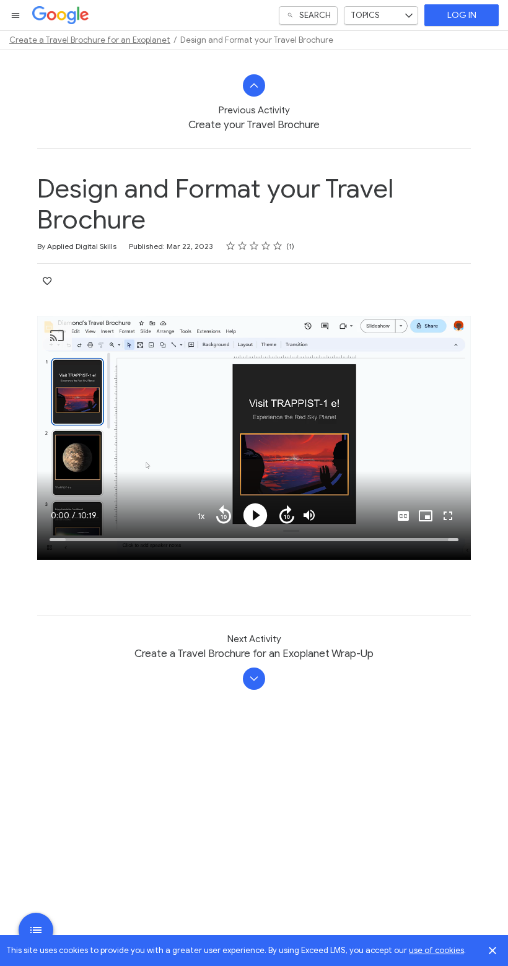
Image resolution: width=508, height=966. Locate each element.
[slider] (254, 539)
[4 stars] (266, 245)
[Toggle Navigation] (16, 15)
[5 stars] (278, 245)
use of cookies (436, 950)
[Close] (492, 950)
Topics (365, 15)
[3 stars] (254, 245)
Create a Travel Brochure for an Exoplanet (89, 40)
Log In (461, 15)
